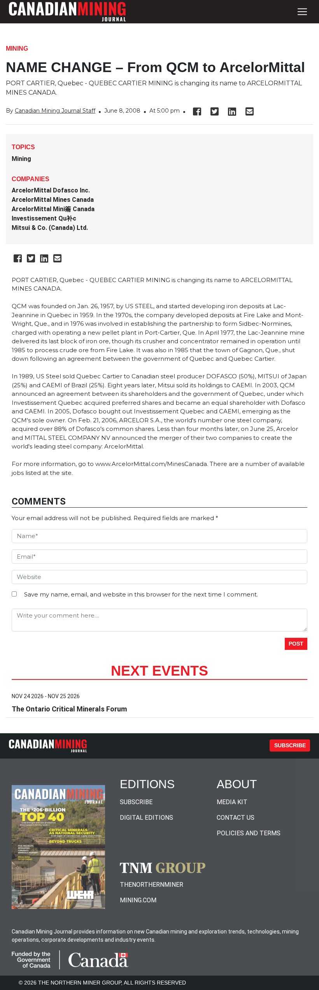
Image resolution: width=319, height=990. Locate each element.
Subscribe (290, 745)
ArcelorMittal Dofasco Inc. (51, 190)
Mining (17, 48)
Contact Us (235, 817)
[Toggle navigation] (302, 11)
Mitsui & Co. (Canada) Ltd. (50, 227)
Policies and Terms (248, 833)
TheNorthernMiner (151, 884)
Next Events (159, 671)
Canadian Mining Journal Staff (55, 110)
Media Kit (232, 802)
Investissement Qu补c (44, 218)
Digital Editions (146, 817)
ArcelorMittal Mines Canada (53, 199)
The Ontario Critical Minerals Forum (69, 709)
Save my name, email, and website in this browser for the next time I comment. (141, 594)
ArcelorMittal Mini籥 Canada (53, 209)
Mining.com (138, 900)
